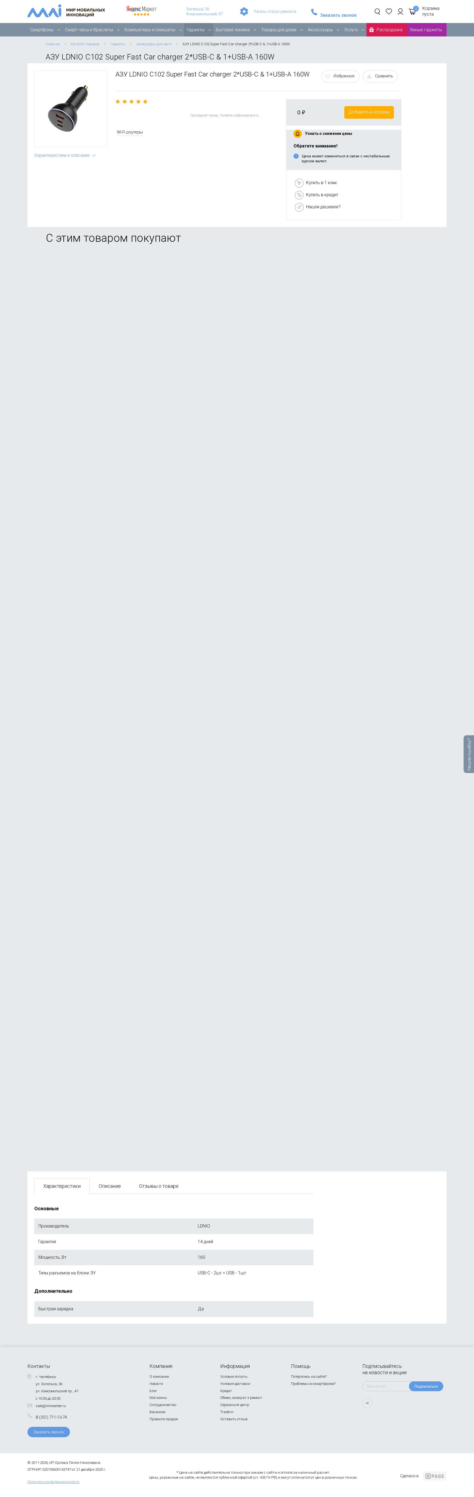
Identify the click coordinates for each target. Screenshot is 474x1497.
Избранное (344, 75)
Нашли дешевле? (323, 206)
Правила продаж (163, 1419)
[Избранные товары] (389, 11)
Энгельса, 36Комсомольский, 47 (204, 11)
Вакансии (157, 1412)
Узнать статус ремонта (275, 11)
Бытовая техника (233, 29)
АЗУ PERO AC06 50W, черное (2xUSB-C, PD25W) (83, 328)
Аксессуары (320, 29)
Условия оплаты (233, 1376)
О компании (159, 1376)
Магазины (158, 1398)
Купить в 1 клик (321, 182)
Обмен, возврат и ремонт (241, 1398)
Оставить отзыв (234, 1419)
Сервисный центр (234, 1405)
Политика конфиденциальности (53, 1482)
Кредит (226, 1391)
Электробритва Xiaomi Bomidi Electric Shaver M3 (84, 716)
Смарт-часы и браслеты (89, 29)
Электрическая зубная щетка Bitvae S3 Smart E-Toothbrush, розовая (104, 975)
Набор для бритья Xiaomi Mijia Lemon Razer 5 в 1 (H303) (92, 587)
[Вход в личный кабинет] (400, 11)
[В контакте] (367, 1403)
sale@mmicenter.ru (51, 1406)
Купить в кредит (322, 194)
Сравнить (384, 75)
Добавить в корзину (369, 112)
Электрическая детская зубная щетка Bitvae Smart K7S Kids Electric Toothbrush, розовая (124, 1104)
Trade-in (226, 1412)
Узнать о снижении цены (328, 133)
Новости (156, 1384)
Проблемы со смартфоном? (313, 1384)
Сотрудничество (162, 1405)
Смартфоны (41, 29)
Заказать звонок (338, 15)
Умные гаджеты (426, 29)
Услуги (351, 29)
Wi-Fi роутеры (130, 132)
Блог (153, 1391)
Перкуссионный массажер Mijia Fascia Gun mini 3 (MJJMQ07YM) (100, 458)
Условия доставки (235, 1384)
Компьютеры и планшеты (150, 29)
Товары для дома (278, 29)
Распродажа (389, 29)
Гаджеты (195, 29)
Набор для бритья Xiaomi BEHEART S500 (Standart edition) (93, 846)
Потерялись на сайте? (308, 1376)
